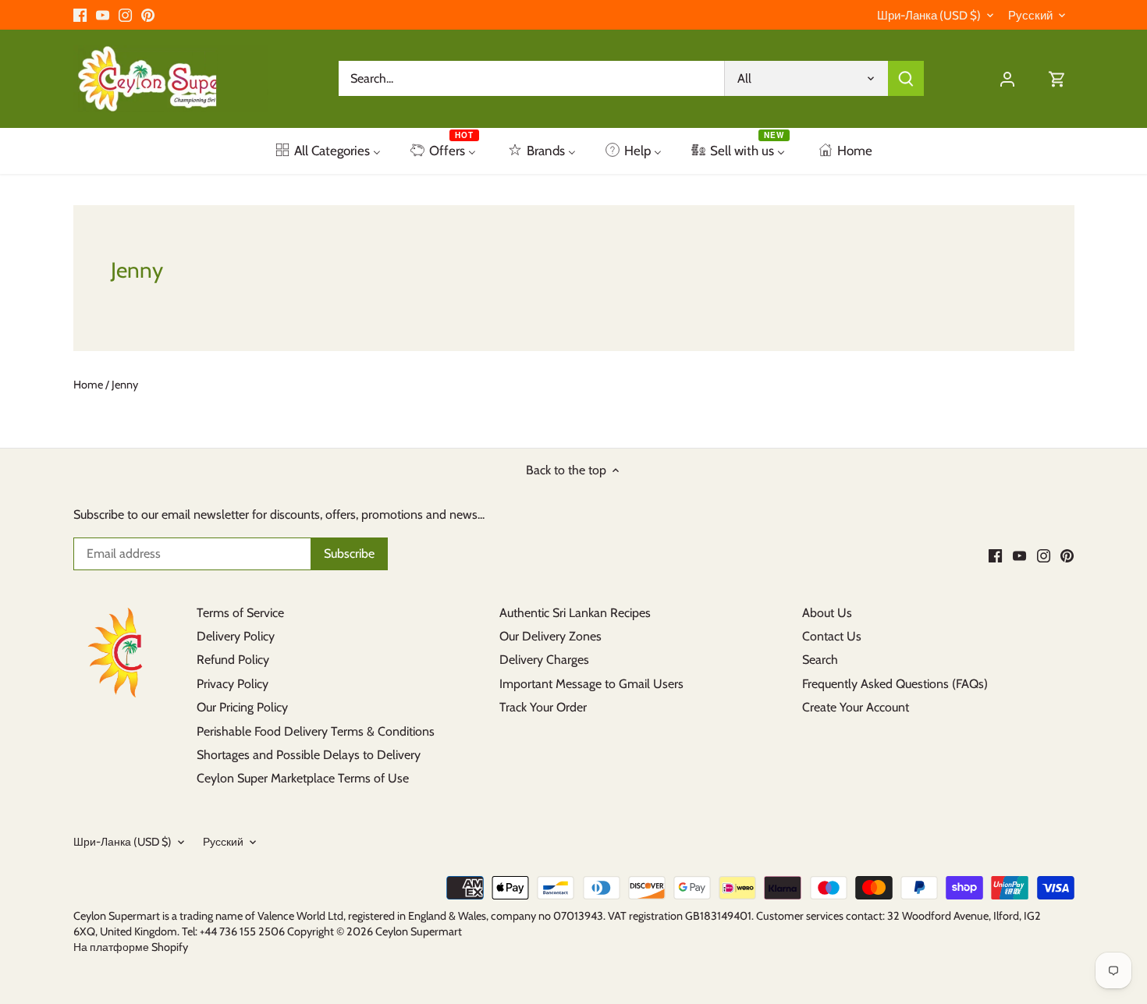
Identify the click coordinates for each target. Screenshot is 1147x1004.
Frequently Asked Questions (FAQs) (895, 683)
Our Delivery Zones (550, 636)
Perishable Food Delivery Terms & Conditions (316, 731)
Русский (1030, 16)
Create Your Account (855, 707)
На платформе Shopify (130, 947)
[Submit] (906, 78)
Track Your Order (543, 707)
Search (820, 659)
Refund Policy (233, 659)
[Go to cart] (1057, 78)
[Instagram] (125, 14)
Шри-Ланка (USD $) (929, 16)
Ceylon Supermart (418, 931)
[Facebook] (80, 14)
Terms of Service (240, 612)
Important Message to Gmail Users (591, 683)
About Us (827, 612)
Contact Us (831, 636)
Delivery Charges (544, 659)
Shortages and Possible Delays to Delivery (309, 754)
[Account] (1007, 78)
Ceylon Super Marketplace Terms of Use (303, 778)
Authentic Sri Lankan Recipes (575, 612)
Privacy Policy (232, 683)
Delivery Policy (236, 636)
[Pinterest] (147, 14)
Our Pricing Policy (242, 707)
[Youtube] (102, 14)
